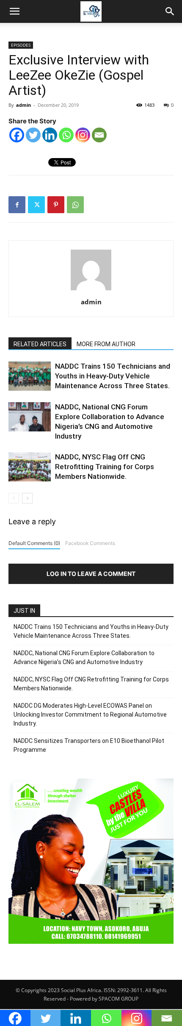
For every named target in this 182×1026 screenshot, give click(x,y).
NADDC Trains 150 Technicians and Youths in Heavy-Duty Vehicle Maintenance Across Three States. (112, 376)
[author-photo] (91, 290)
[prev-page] (13, 498)
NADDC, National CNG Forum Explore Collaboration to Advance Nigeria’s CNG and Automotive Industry (84, 657)
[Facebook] (16, 135)
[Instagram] (82, 135)
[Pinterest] (55, 204)
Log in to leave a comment (91, 573)
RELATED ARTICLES (40, 344)
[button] (14, 11)
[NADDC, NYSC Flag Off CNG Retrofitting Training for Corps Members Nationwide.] (29, 466)
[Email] (99, 135)
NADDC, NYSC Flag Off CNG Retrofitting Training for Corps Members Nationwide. (104, 467)
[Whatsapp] (66, 135)
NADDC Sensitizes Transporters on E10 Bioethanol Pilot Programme (89, 745)
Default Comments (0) (34, 543)
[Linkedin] (49, 135)
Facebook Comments (90, 543)
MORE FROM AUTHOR (106, 344)
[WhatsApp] (75, 204)
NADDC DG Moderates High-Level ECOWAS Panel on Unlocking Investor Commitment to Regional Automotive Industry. (90, 714)
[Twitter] (33, 135)
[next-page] (27, 498)
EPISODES (20, 45)
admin (23, 105)
